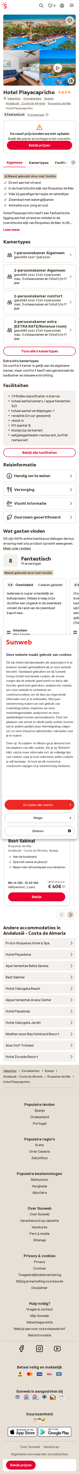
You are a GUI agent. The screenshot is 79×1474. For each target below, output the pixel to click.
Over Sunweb (40, 1214)
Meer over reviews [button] (17, 548)
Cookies (39, 1268)
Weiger (38, 818)
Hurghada (39, 1186)
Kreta (39, 1145)
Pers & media (39, 1234)
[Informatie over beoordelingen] (47, 114)
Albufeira (39, 1193)
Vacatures (39, 1227)
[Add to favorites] (69, 20)
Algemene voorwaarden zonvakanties (39, 1454)
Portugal (39, 1123)
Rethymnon (39, 1180)
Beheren (38, 831)
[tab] (14, 162)
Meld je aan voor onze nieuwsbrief (39, 1329)
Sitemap (39, 1240)
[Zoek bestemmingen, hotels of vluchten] (41, 6)
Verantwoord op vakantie (39, 1221)
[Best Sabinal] (36, 844)
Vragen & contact (39, 1309)
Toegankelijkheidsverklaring (39, 1275)
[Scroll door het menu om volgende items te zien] (73, 162)
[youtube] (57, 1351)
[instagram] (39, 1351)
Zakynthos (39, 1158)
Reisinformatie (39, 1335)
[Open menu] (71, 5)
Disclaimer (39, 1288)
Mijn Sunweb (39, 1316)
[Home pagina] (4, 5)
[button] (39, 32)
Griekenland (39, 1117)
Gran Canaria (39, 1151)
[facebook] (22, 1351)
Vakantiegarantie (39, 1322)
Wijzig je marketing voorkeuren (39, 1281)
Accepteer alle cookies (38, 805)
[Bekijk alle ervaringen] (26, 114)
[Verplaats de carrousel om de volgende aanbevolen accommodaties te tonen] (70, 914)
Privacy (39, 1262)
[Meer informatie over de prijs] (63, 886)
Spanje (39, 1110)
